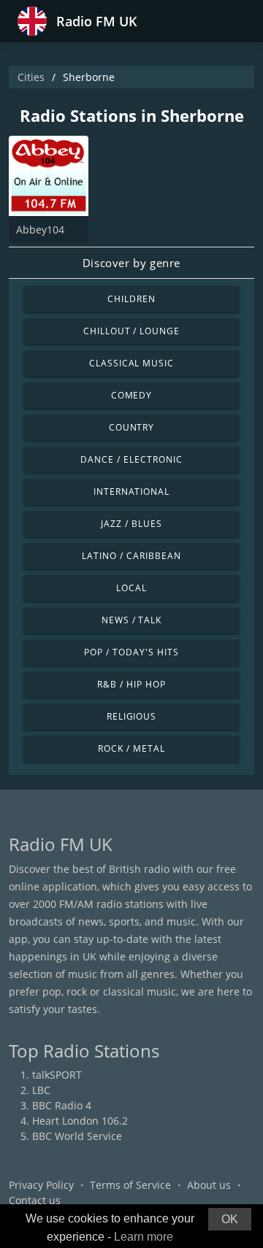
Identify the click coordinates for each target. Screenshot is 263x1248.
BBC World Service (77, 1136)
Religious (132, 716)
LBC (41, 1090)
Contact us (35, 1200)
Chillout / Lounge (131, 331)
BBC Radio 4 (61, 1105)
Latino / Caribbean (131, 556)
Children (131, 299)
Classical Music (131, 363)
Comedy (132, 395)
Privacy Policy (41, 1185)
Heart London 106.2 (80, 1121)
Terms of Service (130, 1185)
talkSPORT (57, 1075)
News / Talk (132, 620)
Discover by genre (131, 262)
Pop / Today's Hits (131, 652)
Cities (31, 77)
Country (132, 427)
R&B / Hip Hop (131, 684)
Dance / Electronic (131, 459)
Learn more (143, 1236)
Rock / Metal (131, 748)
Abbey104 (40, 229)
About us (209, 1185)
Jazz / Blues (131, 523)
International (131, 491)
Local (131, 588)
